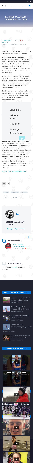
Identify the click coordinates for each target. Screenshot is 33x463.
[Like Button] (4, 183)
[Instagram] (30, 1)
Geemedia (7, 40)
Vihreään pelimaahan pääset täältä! (14, 171)
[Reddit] (16, 197)
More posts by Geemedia (16, 229)
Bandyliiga (15, 192)
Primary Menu (29, 6)
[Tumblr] (11, 197)
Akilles (6, 192)
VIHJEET (5, 42)
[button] (26, 237)
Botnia (24, 192)
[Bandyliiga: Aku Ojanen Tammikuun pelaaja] (9, 246)
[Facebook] (25, 1)
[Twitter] (27, 1)
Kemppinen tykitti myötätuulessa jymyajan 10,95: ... (21, 327)
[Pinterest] (8, 197)
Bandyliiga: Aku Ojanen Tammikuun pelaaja (20, 246)
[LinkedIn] (13, 197)
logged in (14, 267)
